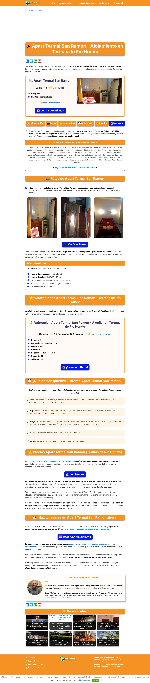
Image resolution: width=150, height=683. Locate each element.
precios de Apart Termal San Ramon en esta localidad (52, 461)
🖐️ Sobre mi (118, 3)
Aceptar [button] (95, 680)
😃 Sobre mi (30, 661)
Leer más (70, 598)
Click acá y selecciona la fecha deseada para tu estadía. (84, 529)
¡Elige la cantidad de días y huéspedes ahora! (75, 167)
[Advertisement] (75, 27)
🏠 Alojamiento (65, 3)
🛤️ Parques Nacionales (85, 3)
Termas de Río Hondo (33, 11)
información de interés (35, 547)
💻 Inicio (51, 3)
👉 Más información (50, 102)
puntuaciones (82, 544)
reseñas (72, 544)
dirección (93, 544)
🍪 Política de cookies (34, 664)
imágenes (103, 544)
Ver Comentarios (101, 334)
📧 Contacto (104, 3)
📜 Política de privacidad (35, 668)
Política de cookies (84, 680)
